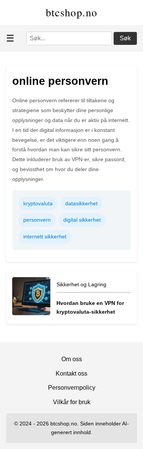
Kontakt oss (71, 373)
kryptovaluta (38, 203)
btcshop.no (72, 12)
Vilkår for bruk (71, 402)
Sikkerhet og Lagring (81, 284)
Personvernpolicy (71, 387)
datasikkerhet (81, 203)
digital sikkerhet (82, 220)
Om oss (71, 359)
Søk (125, 38)
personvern (37, 220)
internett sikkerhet (44, 236)
